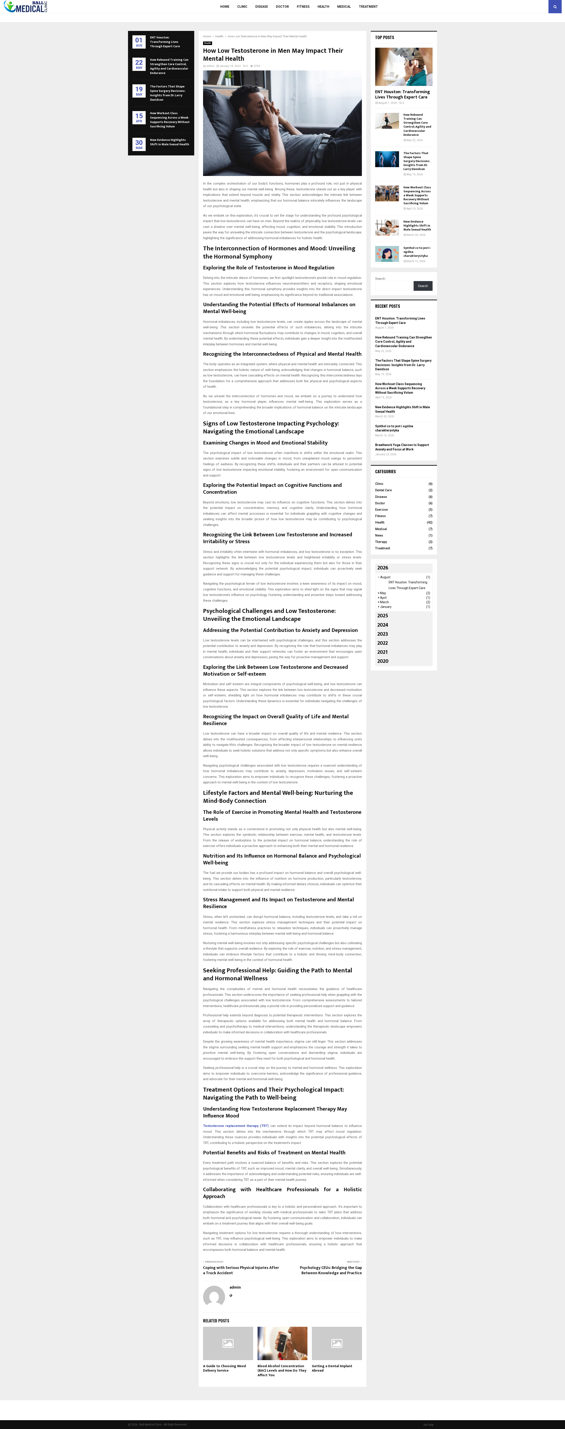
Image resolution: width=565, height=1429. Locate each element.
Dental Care (383, 490)
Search (380, 278)
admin (210, 66)
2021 (382, 652)
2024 (382, 625)
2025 (382, 615)
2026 (382, 567)
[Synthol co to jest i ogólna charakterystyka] (387, 254)
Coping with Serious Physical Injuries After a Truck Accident (241, 1270)
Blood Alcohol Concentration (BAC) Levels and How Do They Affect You (282, 1370)
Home (224, 6)
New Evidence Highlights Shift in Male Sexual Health (169, 142)
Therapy (381, 542)
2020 (382, 661)
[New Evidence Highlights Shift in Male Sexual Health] (387, 228)
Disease (261, 6)
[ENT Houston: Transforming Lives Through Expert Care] (404, 67)
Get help (428, 1424)
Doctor (282, 6)
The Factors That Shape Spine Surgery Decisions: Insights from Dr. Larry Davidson (167, 93)
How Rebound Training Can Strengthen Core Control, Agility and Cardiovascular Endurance (169, 66)
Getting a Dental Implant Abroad (332, 1368)
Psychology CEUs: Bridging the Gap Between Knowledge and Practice (331, 1270)
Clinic (242, 6)
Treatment (368, 6)
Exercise (381, 509)
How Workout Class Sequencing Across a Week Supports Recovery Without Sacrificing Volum (170, 120)
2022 (382, 643)
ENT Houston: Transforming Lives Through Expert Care (165, 42)
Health (323, 6)
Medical (344, 6)
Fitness (303, 6)
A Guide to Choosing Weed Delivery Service (224, 1368)
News (379, 535)
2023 (382, 634)
